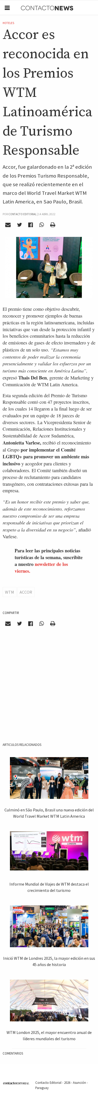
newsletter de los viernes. (41, 567)
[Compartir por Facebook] (31, 224)
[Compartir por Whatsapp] (41, 224)
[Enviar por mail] (8, 224)
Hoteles (8, 23)
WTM (9, 592)
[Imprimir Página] (52, 224)
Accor (26, 592)
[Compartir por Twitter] (19, 224)
